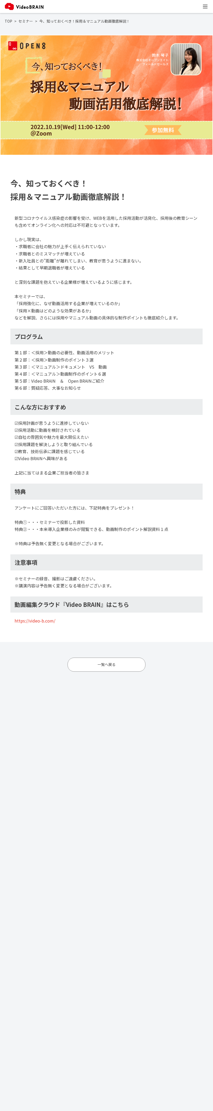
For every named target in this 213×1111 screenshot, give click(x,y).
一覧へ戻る (106, 664)
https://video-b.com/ (35, 621)
